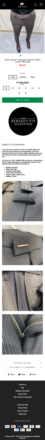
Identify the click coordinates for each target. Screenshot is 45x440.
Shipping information (23, 391)
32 (32, 88)
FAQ (22, 388)
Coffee (13, 77)
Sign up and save (22, 421)
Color (22, 73)
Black (32, 77)
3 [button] (25, 56)
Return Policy (22, 394)
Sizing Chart (22, 414)
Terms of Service (22, 411)
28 (6, 88)
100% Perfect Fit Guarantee (22, 367)
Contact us (22, 384)
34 (19, 93)
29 (13, 88)
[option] (22, 31)
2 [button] (23, 56)
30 (19, 88)
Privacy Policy (22, 408)
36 (26, 93)
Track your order (22, 405)
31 (26, 88)
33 (39, 88)
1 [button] (20, 55)
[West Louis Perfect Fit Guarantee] (22, 135)
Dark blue (23, 77)
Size (22, 84)
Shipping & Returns (22, 363)
